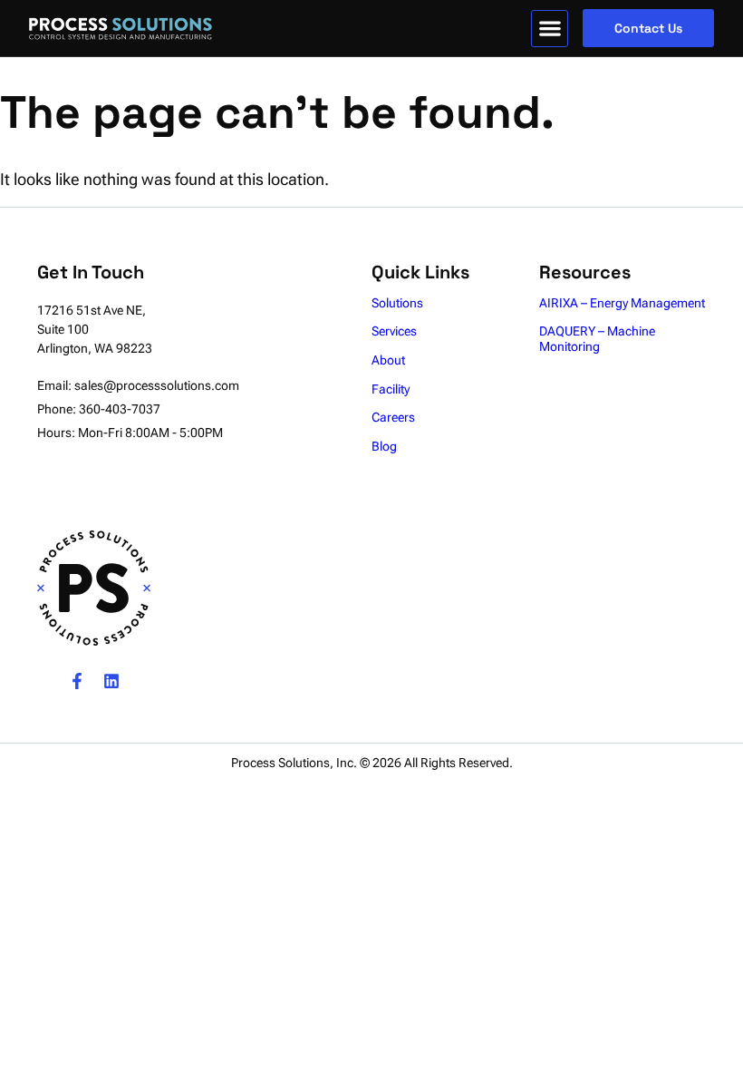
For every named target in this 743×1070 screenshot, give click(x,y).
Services (394, 331)
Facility (391, 389)
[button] (549, 28)
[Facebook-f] (77, 681)
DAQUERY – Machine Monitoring (597, 339)
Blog (384, 446)
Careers (393, 417)
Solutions (397, 303)
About (388, 360)
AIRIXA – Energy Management (622, 303)
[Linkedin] (111, 681)
